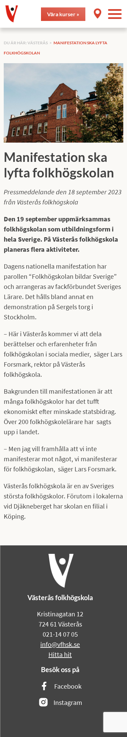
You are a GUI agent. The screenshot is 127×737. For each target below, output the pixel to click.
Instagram (68, 702)
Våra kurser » (63, 14)
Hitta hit (60, 654)
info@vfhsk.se (60, 644)
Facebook (68, 686)
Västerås (37, 42)
